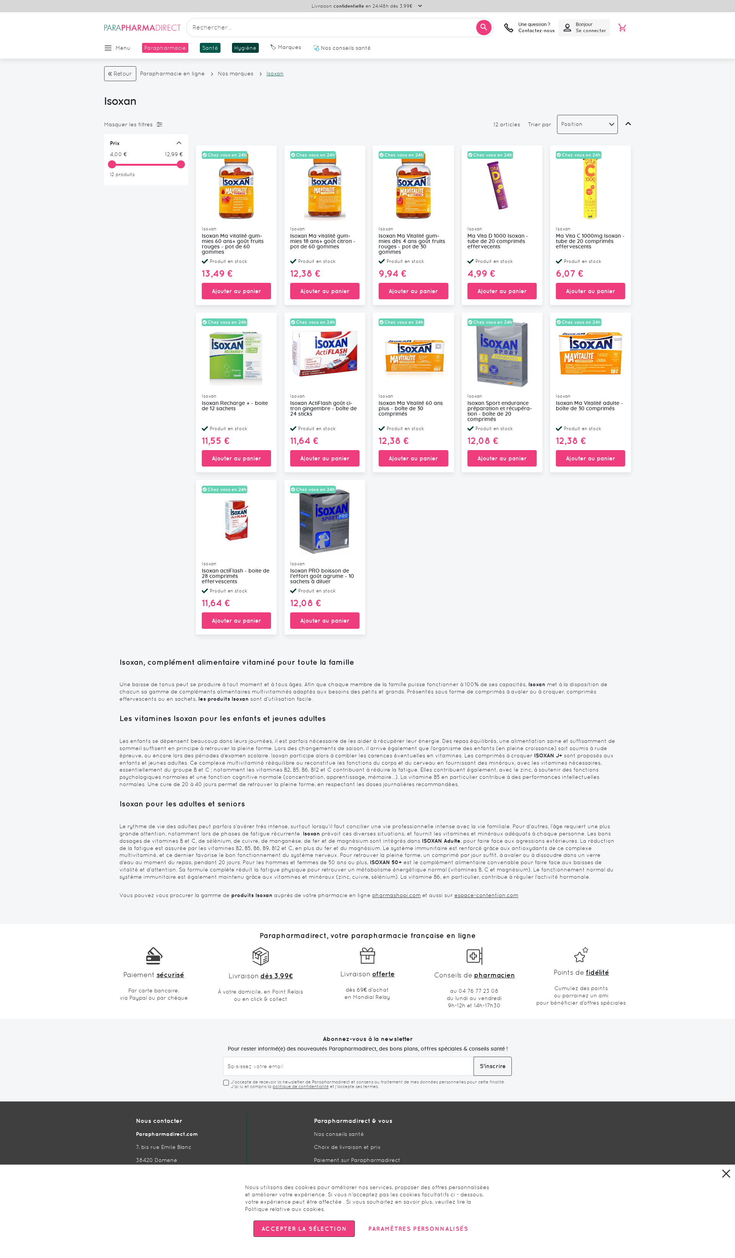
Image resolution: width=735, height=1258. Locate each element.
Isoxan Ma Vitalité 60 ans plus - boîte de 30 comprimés (411, 409)
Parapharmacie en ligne (172, 73)
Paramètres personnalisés (418, 1228)
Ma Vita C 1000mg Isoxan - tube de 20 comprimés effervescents (590, 241)
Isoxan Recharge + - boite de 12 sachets (235, 406)
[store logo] (142, 27)
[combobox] (339, 27)
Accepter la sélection (304, 1228)
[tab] (144, 124)
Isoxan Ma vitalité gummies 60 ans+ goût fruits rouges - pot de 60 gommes (233, 244)
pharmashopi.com (396, 895)
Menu (123, 48)
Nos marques (235, 73)
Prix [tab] (115, 143)
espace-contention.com (486, 895)
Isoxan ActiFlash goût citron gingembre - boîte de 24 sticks (323, 409)
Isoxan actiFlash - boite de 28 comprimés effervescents (236, 576)
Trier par (539, 124)
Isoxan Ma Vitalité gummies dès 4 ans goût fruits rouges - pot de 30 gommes (412, 244)
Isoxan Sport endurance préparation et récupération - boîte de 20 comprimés (499, 411)
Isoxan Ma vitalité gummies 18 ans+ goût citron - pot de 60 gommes (323, 241)
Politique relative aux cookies (284, 1209)
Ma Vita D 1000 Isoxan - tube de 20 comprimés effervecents (497, 241)
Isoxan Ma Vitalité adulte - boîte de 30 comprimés (589, 406)
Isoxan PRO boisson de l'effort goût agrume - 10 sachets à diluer (322, 576)
